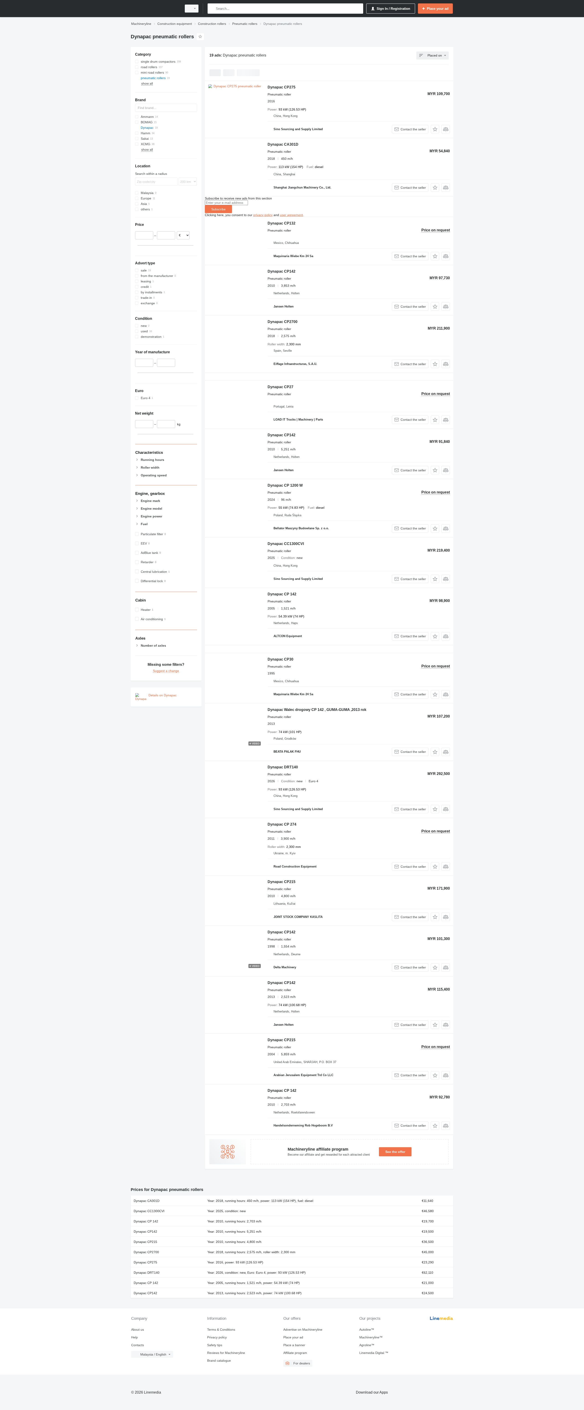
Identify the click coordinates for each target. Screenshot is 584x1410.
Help (134, 1337)
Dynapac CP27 (280, 387)
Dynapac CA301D (283, 144)
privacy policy (263, 215)
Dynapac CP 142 (282, 594)
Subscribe (218, 209)
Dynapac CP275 (281, 87)
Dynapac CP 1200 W (285, 485)
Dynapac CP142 (281, 271)
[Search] (212, 8)
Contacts (137, 1345)
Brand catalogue (219, 1360)
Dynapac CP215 (281, 882)
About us (137, 1329)
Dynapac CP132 (281, 223)
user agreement (291, 215)
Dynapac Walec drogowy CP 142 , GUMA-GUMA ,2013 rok (317, 710)
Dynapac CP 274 (282, 824)
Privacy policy (217, 1337)
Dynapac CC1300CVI (286, 544)
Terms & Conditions (221, 1329)
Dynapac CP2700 (282, 322)
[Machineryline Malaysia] (155, 8)
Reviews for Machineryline (226, 1353)
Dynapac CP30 (280, 659)
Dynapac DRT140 (283, 767)
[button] (435, 129)
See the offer (395, 1152)
